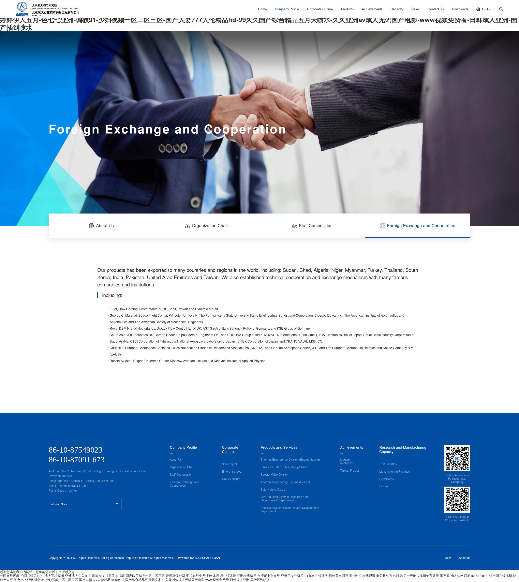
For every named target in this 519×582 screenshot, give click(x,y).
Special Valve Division (274, 474)
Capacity (396, 9)
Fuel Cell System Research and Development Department (290, 509)
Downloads (460, 9)
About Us (176, 459)
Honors (384, 486)
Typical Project (349, 470)
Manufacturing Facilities (394, 471)
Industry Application (347, 461)
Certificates (386, 479)
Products (347, 9)
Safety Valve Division (274, 489)
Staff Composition (181, 474)
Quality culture (231, 479)
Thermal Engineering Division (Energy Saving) (290, 459)
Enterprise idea (231, 471)
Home (262, 9)
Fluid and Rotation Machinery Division (285, 467)
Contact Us (436, 9)
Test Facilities (388, 464)
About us (464, 558)
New (448, 558)
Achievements (372, 9)
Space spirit (229, 464)
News (415, 9)
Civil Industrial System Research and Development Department (284, 498)
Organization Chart (182, 467)
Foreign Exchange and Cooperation (184, 483)
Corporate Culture (320, 9)
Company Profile (287, 9)
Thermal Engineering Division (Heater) (285, 482)
